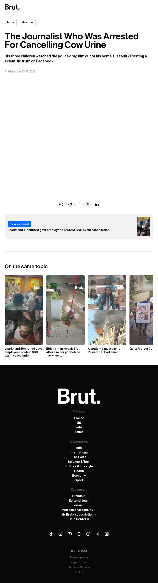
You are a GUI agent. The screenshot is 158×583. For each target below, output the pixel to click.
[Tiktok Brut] (51, 534)
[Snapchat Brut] (79, 534)
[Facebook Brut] (88, 534)
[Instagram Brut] (60, 534)
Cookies (79, 572)
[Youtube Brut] (70, 534)
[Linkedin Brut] (107, 534)
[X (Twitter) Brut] (97, 534)
